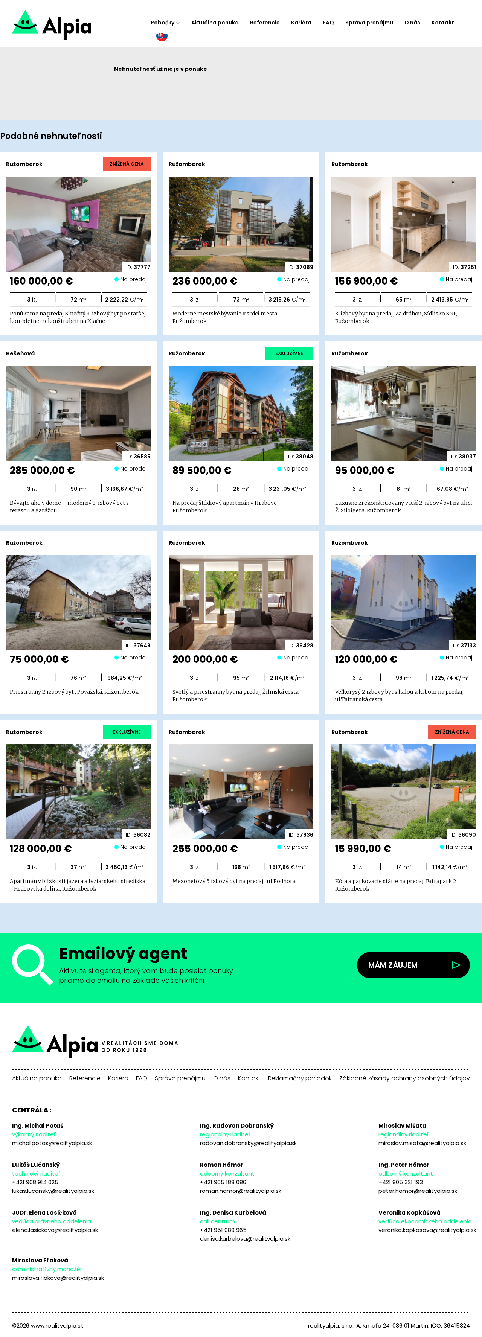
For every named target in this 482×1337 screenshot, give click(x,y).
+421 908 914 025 (35, 1182)
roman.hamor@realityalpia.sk (240, 1191)
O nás (412, 22)
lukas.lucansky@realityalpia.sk (53, 1191)
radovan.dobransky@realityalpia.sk (248, 1143)
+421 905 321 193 (400, 1182)
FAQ (328, 22)
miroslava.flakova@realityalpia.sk (58, 1278)
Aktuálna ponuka (215, 22)
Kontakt (443, 22)
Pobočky (162, 22)
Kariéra (301, 22)
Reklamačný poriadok (300, 1078)
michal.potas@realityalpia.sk (52, 1143)
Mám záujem (393, 965)
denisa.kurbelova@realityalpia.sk (245, 1239)
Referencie (265, 22)
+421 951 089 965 (223, 1230)
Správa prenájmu (369, 22)
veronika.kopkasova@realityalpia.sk (427, 1230)
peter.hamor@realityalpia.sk (417, 1191)
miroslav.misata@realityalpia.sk (422, 1143)
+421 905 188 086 (223, 1182)
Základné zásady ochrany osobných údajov (404, 1078)
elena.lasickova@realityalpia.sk (55, 1230)
